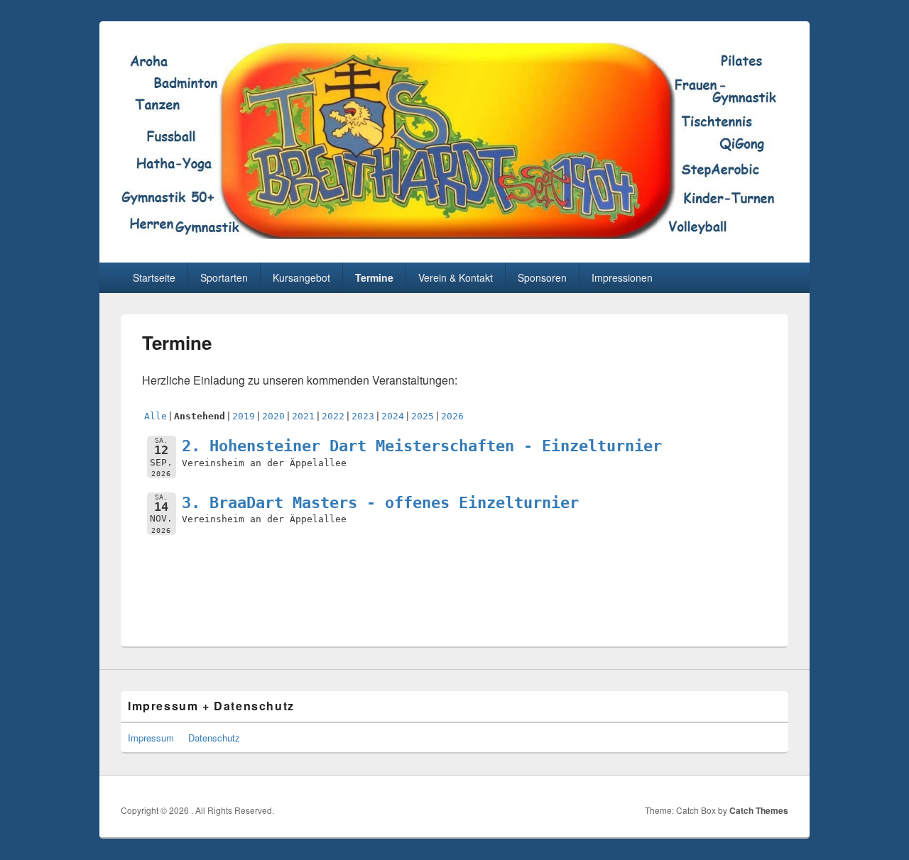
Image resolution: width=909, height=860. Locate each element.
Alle (155, 416)
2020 (273, 416)
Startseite (154, 277)
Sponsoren (542, 277)
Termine (374, 277)
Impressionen (622, 277)
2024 (392, 416)
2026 (452, 416)
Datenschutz (214, 737)
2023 (363, 416)
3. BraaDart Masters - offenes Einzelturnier (380, 503)
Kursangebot (301, 277)
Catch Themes (758, 810)
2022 (333, 416)
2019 (243, 416)
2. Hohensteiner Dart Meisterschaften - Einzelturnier (422, 446)
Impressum (151, 737)
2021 (303, 416)
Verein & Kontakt (455, 277)
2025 (422, 416)
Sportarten (224, 277)
